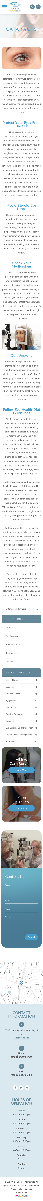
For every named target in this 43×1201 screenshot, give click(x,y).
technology (11, 741)
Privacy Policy (17, 1189)
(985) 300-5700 (21, 1055)
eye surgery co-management (19, 728)
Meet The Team (13, 644)
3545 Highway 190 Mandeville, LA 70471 (21, 1034)
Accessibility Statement (28, 1185)
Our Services (12, 636)
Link (21, 983)
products (10, 721)
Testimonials (11, 653)
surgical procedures (15, 714)
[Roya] (21, 1196)
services (10, 687)
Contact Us (11, 661)
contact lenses (13, 694)
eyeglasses (11, 700)
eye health (11, 707)
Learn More (21, 770)
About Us (10, 627)
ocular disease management (19, 734)
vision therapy (13, 680)
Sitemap (28, 1189)
